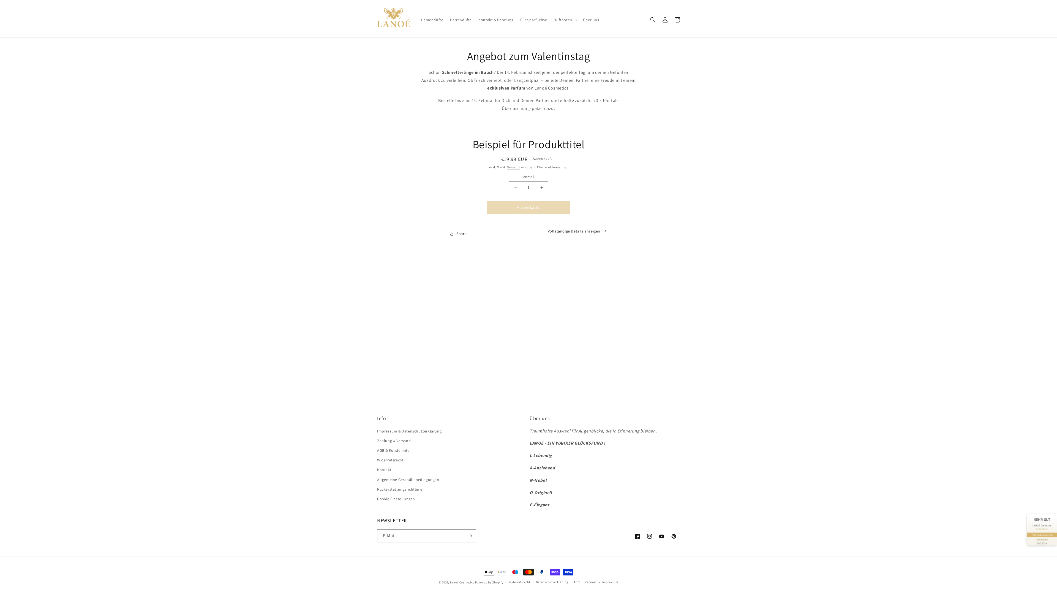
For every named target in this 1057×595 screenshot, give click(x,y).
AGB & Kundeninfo (393, 450)
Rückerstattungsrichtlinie (400, 489)
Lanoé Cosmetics (462, 582)
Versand (513, 167)
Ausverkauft (528, 207)
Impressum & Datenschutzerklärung (409, 431)
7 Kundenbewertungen (1042, 534)
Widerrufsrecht (390, 460)
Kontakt (384, 469)
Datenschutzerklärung (552, 582)
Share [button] (461, 233)
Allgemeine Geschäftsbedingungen (408, 479)
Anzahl (528, 176)
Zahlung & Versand (394, 440)
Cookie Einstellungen (396, 498)
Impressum (610, 582)
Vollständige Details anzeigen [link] (574, 231)
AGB (576, 582)
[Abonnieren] (470, 535)
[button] (564, 20)
